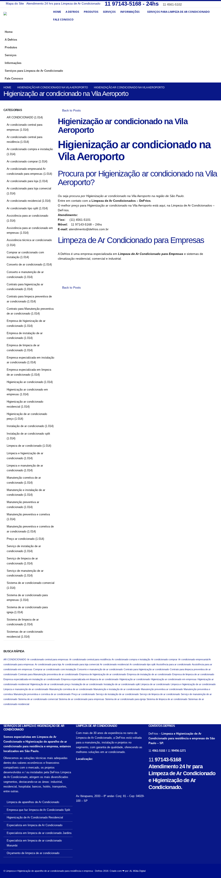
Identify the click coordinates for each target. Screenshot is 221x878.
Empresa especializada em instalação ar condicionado (31, 679)
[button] (213, 69)
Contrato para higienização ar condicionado (146, 669)
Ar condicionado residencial (24, 200)
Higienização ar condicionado (25, 382)
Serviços (109, 12)
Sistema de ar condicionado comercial (30, 582)
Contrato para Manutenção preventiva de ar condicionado (48, 674)
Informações (130, 12)
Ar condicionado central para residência (90, 659)
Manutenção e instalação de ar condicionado (116, 689)
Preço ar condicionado (21, 538)
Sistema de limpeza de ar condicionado (167, 699)
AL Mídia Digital (137, 871)
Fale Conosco (63, 19)
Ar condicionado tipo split (22, 208)
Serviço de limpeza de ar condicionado (160, 694)
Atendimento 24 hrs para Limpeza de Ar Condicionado (63, 3)
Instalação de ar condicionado (25, 426)
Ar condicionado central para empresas (47, 659)
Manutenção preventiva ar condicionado (162, 689)
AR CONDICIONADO (20, 117)
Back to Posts (71, 110)
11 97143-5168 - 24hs (132, 3)
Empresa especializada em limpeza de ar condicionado (89, 679)
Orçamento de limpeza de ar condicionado (33, 853)
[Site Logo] (27, 18)
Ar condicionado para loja (22, 181)
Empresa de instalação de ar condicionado (149, 674)
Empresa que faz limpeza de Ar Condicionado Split (38, 809)
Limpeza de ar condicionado (24, 445)
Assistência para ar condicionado (27, 215)
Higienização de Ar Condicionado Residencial (35, 817)
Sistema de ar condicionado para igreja (125, 699)
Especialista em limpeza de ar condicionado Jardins (39, 833)
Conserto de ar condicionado (24, 264)
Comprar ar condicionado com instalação (54, 669)
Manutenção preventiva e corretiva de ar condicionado (42, 694)
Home (57, 12)
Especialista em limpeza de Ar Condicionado (34, 825)
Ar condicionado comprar (22, 161)
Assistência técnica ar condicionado (29, 240)
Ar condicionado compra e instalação (30, 149)
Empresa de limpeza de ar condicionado (193, 674)
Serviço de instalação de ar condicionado (117, 694)
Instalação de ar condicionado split (28, 433)
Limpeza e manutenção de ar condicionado (25, 689)
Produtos (91, 12)
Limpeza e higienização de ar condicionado (193, 684)
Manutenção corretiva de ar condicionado (71, 689)
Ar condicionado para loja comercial (29, 188)
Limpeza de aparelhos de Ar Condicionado (33, 802)
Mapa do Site (15, 3)
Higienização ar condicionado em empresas (174, 679)
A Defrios (72, 12)
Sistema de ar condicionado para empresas (81, 699)
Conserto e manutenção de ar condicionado (100, 669)
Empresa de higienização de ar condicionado (102, 674)
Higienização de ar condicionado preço (50, 684)
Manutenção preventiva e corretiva (28, 514)
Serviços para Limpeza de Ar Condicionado (178, 12)
